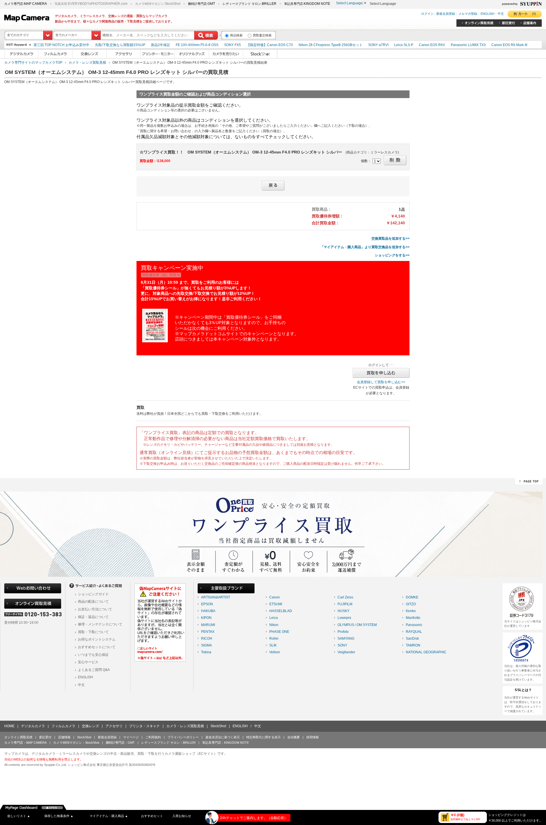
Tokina (206, 652)
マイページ (131, 737)
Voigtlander (346, 652)
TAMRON (413, 645)
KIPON (206, 618)
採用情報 (312, 737)
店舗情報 (64, 737)
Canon (274, 597)
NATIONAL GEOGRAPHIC (426, 652)
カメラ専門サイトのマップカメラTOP (33, 63)
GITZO (411, 604)
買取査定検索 (262, 35)
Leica (273, 618)
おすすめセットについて (96, 647)
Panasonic (414, 625)
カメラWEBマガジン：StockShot (76, 742)
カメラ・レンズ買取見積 (87, 63)
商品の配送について (93, 602)
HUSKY (343, 611)
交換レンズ (90, 726)
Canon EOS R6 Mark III (509, 45)
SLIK (273, 645)
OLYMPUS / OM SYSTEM (357, 625)
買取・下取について (93, 632)
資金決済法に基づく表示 (222, 737)
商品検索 (236, 35)
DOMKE (412, 597)
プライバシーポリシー (183, 737)
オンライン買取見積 (18, 737)
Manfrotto (413, 618)
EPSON (207, 604)
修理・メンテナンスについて (100, 624)
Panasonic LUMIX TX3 (468, 45)
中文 (501, 14)
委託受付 (45, 737)
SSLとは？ (523, 690)
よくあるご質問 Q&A (94, 670)
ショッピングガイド (93, 594)
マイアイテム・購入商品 (109, 816)
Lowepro (344, 618)
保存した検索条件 (58, 816)
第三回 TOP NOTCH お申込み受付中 (61, 45)
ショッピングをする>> (392, 255)
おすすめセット (152, 816)
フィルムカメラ (63, 726)
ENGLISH (487, 14)
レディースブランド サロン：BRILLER (168, 742)
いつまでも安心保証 (93, 655)
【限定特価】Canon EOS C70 (270, 45)
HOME (9, 726)
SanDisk (412, 638)
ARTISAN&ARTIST (215, 597)
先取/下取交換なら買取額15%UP (120, 45)
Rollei (273, 638)
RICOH (206, 638)
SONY (342, 645)
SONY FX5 (232, 45)
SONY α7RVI (378, 45)
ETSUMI (275, 604)
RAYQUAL (414, 632)
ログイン (427, 14)
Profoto (343, 632)
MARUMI (208, 625)
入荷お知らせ (181, 816)
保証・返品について (93, 617)
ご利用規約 (153, 737)
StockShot (218, 726)
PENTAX (207, 632)
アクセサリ (114, 726)
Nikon (273, 625)
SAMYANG (346, 638)
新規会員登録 (445, 14)
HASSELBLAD (280, 611)
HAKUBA (208, 611)
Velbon (274, 652)
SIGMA (206, 645)
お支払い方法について (95, 609)
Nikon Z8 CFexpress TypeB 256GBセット (331, 45)
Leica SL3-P (403, 45)
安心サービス (88, 662)
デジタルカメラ (33, 726)
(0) (534, 13)
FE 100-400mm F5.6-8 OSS (197, 45)
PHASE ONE (279, 632)
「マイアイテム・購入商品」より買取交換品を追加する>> (365, 247)
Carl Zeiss (345, 597)
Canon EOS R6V (432, 45)
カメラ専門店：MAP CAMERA (25, 742)
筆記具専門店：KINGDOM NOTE (225, 742)
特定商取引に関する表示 (263, 737)
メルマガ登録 (467, 14)
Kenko (411, 611)
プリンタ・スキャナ (144, 726)
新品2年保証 (160, 45)
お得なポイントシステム (96, 639)
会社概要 (293, 737)
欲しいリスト (18, 816)
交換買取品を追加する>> (390, 239)
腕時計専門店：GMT (120, 742)
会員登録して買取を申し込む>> (381, 382)
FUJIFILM (345, 604)
